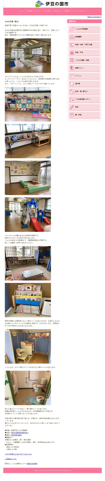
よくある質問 (47, 11)
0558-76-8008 (32, 463)
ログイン (37, 11)
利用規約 (66, 11)
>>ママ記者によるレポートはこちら (18, 454)
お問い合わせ (57, 11)
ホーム (22, 11)
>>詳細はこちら (11, 459)
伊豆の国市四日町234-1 (20, 432)
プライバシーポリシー (79, 11)
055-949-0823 (16, 435)
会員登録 (29, 11)
